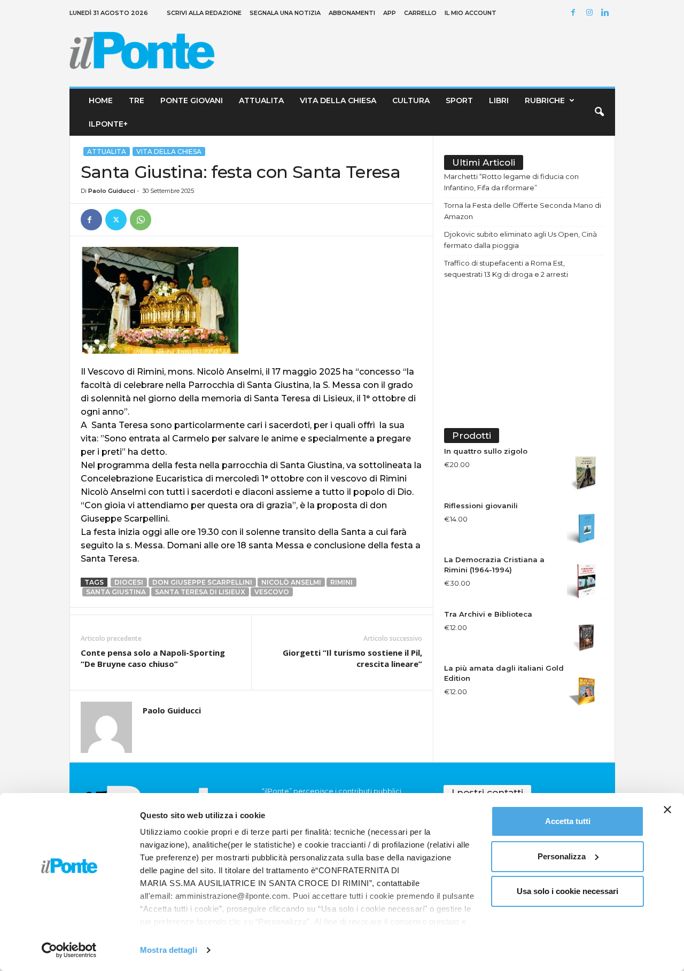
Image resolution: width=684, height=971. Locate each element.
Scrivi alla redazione (204, 13)
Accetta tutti (567, 821)
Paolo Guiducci (111, 191)
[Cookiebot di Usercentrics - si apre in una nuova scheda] (69, 950)
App (389, 13)
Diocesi (128, 582)
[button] (599, 112)
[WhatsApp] (140, 219)
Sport (459, 100)
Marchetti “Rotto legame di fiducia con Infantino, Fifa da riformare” (511, 182)
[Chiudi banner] (667, 809)
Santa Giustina (116, 592)
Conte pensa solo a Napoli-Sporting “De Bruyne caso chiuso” (153, 658)
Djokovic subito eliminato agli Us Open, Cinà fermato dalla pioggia (520, 240)
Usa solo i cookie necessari (567, 891)
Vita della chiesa (338, 100)
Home (101, 100)
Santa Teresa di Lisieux (200, 592)
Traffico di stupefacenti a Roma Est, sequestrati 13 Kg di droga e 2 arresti (506, 268)
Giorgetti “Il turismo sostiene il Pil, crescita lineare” (352, 658)
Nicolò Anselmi (291, 582)
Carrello (420, 13)
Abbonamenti (352, 13)
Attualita (261, 100)
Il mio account (470, 13)
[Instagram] (591, 13)
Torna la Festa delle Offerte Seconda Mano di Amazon (522, 211)
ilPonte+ (108, 124)
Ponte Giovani (191, 100)
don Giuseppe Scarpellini (202, 582)
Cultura (411, 100)
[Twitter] (116, 219)
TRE (136, 100)
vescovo (271, 592)
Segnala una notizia (285, 13)
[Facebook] (575, 13)
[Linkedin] (607, 13)
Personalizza (562, 856)
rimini (341, 582)
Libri (499, 100)
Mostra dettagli (168, 949)
